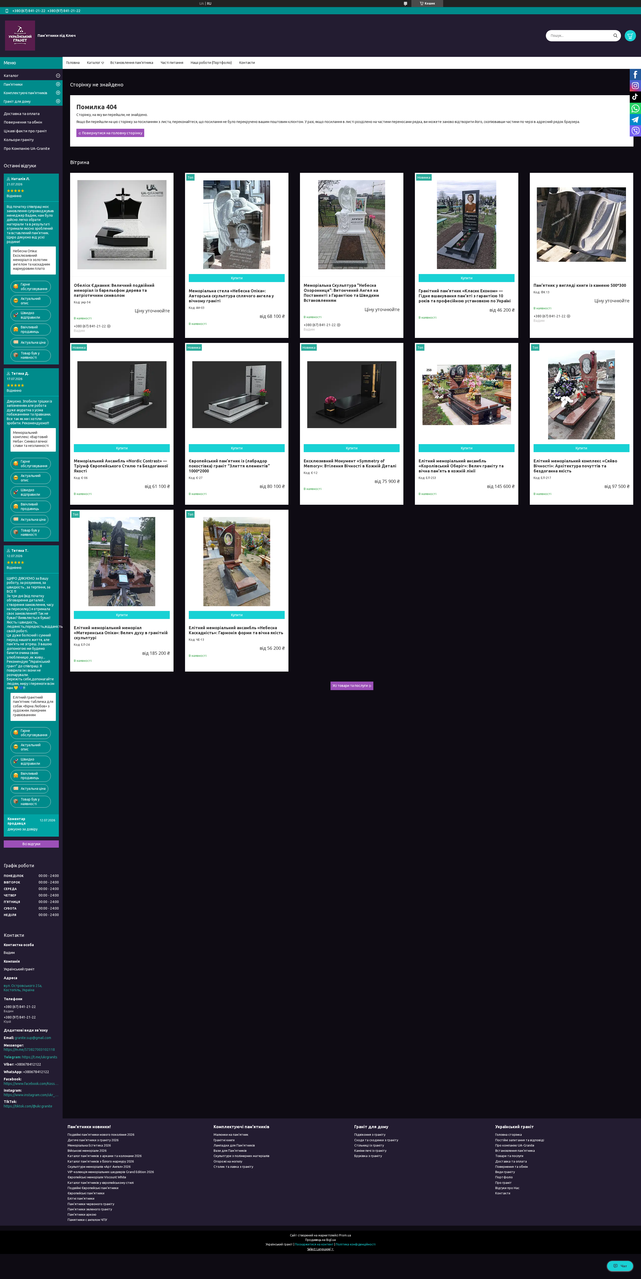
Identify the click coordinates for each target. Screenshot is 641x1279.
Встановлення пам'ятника (131, 63)
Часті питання (172, 63)
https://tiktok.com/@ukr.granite (28, 1106)
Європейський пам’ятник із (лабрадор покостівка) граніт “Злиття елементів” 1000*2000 (229, 466)
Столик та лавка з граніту (233, 1166)
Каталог (93, 63)
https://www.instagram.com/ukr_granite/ (31, 1095)
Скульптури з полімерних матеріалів (241, 1156)
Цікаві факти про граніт (25, 131)
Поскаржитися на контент (314, 1244)
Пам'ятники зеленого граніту (90, 1209)
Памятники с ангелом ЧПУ (87, 1219)
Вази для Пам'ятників (230, 1150)
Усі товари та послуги (350, 686)
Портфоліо (504, 1177)
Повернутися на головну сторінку (112, 133)
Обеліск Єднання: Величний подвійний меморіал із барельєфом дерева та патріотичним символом (114, 290)
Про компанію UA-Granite (514, 1145)
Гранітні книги (224, 1140)
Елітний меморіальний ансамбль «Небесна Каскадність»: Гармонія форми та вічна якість (236, 630)
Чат (624, 1266)
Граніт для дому (17, 101)
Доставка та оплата (22, 113)
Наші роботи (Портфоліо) (211, 63)
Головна (73, 63)
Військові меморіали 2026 (87, 1150)
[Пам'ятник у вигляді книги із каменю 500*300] (581, 224)
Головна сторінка (508, 1134)
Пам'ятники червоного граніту (91, 1204)
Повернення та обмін (23, 122)
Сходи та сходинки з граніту (376, 1140)
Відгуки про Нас (507, 1188)
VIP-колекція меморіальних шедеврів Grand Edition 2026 (111, 1172)
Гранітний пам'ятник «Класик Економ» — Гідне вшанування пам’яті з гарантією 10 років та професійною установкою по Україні (465, 296)
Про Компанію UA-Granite (27, 148)
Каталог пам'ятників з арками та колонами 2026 (104, 1156)
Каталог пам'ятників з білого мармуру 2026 (101, 1161)
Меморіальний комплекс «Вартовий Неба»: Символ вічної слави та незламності (31, 439)
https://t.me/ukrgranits (39, 1057)
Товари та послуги (509, 1156)
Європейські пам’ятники (86, 1193)
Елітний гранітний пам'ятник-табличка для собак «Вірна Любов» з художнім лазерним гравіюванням (33, 706)
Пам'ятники (13, 84)
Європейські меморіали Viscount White (97, 1177)
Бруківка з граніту (368, 1156)
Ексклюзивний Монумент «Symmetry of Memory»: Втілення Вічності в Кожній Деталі (350, 463)
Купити (237, 278)
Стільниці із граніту (369, 1145)
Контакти (247, 63)
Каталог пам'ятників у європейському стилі (101, 1182)
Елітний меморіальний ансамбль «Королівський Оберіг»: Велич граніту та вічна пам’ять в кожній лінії (461, 466)
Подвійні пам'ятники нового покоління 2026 (101, 1134)
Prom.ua (345, 1235)
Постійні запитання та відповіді (519, 1140)
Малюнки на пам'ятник (231, 1134)
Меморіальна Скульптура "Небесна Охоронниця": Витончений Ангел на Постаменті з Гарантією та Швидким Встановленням (341, 293)
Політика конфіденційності (356, 1244)
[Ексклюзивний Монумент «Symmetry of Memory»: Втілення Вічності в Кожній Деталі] (351, 394)
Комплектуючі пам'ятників (25, 93)
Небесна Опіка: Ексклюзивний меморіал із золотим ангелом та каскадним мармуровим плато (31, 260)
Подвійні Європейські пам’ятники (93, 1188)
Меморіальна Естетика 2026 (89, 1145)
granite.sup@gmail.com (33, 1038)
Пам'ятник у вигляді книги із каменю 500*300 (580, 285)
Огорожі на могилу (228, 1161)
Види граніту (505, 1172)
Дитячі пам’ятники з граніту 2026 (93, 1140)
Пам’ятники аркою (82, 1214)
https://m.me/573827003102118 (29, 1050)
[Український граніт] (20, 35)
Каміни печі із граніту (370, 1150)
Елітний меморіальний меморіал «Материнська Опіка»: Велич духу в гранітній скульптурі (121, 632)
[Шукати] (615, 35)
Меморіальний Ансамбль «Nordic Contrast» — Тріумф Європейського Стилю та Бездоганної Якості (121, 466)
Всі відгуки (31, 844)
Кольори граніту (19, 140)
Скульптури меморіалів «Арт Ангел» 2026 (99, 1166)
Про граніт (503, 1182)
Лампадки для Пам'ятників (234, 1145)
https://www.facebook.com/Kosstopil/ (31, 1084)
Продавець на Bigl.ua (320, 1239)
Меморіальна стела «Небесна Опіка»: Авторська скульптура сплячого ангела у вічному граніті (231, 296)
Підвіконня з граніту (369, 1134)
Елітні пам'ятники (81, 1198)
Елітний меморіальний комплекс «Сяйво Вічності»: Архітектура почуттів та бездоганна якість (575, 466)
